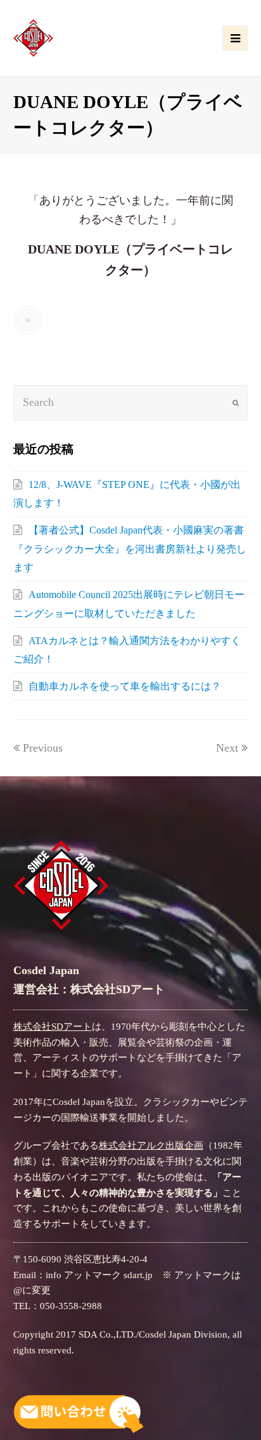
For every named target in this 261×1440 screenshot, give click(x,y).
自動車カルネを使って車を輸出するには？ (125, 686)
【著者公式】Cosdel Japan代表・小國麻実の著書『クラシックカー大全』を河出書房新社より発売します (129, 549)
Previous (43, 747)
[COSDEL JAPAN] (33, 36)
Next (227, 747)
